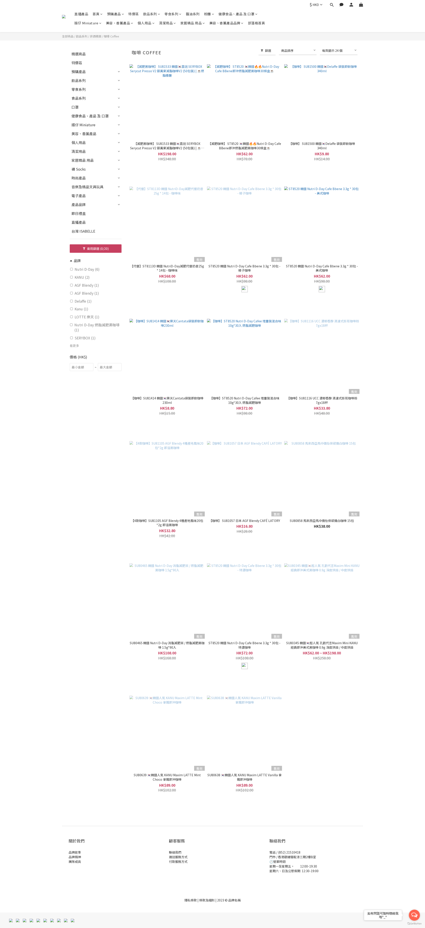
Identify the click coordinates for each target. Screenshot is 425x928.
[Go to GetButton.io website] (414, 923)
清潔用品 (166, 23)
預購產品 (114, 14)
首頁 (96, 14)
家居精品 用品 (191, 23)
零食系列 (171, 14)
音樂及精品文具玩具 (87, 186)
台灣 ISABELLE (83, 231)
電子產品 (78, 195)
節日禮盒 (78, 213)
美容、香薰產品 (118, 23)
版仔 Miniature (86, 23)
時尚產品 (78, 178)
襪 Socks (78, 169)
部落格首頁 (256, 23)
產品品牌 (78, 204)
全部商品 (67, 36)
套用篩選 (97, 248)
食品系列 (78, 98)
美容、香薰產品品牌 (224, 23)
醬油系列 (193, 14)
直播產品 (81, 14)
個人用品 (144, 23)
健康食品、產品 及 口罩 (236, 14)
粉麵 (207, 14)
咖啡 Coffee (111, 36)
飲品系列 (150, 14)
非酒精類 (95, 36)
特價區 (133, 14)
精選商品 (78, 53)
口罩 (75, 107)
